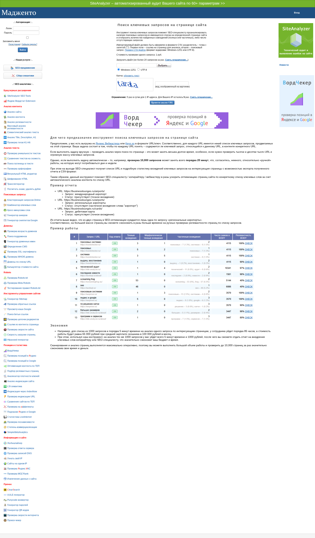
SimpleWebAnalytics (17, 432)
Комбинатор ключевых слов (21, 205)
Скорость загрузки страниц (21, 334)
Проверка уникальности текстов (23, 153)
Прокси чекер (14, 520)
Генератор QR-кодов (18, 510)
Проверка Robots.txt (17, 278)
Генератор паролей (17, 505)
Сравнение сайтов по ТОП (21, 401)
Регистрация (14, 44)
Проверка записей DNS (19, 453)
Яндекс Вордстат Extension (21, 101)
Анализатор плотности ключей (23, 376)
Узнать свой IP (14, 458)
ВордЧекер (13, 350)
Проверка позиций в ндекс (21, 356)
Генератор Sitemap (17, 299)
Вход (297, 12)
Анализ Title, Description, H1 (21, 137)
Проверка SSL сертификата (21, 251)
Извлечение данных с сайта (21, 479)
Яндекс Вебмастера (108, 143)
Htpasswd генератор (17, 340)
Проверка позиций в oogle (21, 361)
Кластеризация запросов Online (24, 200)
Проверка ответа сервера (20, 448)
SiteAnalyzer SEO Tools (19, 96)
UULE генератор (16, 495)
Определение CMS (17, 246)
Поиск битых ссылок (17, 314)
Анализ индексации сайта (20, 381)
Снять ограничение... (176, 60)
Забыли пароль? (29, 44)
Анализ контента (16, 117)
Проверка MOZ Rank (17, 473)
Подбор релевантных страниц (23, 371)
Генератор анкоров (17, 215)
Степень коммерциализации (22, 427)
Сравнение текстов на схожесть (23, 158)
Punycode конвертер (18, 500)
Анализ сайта (14, 112)
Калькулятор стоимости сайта (22, 267)
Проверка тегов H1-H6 (18, 142)
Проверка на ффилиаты (20, 407)
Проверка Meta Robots (18, 283)
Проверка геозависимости (20, 422)
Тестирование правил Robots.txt (23, 288)
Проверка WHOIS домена (20, 257)
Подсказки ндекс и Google (21, 412)
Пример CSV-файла (135, 50)
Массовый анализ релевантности (16, 127)
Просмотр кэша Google (19, 309)
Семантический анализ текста (23, 132)
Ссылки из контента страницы (23, 324)
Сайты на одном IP (17, 463)
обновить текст (131, 75)
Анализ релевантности (19, 122)
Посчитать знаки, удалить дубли (24, 189)
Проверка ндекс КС (18, 468)
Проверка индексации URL (21, 396)
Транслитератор (15, 184)
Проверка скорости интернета (23, 515)
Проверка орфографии (19, 168)
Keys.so (130, 143)
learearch (13, 489)
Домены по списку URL (19, 262)
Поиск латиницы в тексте (20, 163)
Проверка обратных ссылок (21, 304)
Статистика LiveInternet (19, 417)
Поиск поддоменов (17, 236)
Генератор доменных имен (21, 241)
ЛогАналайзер (14, 443)
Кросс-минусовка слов (18, 210)
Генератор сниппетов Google (22, 220)
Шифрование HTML (17, 179)
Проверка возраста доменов (22, 231)
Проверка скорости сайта (20, 329)
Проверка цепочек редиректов (23, 319)
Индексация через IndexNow (22, 391)
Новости (284, 65)
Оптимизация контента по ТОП (23, 366)
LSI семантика (14, 386)
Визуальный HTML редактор (22, 174)
